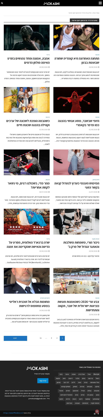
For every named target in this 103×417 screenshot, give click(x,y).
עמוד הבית (96, 13)
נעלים (89, 391)
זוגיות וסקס (95, 239)
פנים (76, 395)
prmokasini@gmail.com (37, 398)
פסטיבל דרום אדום (66, 395)
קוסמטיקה (96, 399)
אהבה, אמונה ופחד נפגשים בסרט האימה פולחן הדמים (28, 60)
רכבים (74, 399)
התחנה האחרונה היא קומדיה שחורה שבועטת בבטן (77, 60)
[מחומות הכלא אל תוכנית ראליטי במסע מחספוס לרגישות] (27, 280)
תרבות (97, 55)
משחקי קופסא (65, 386)
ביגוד (60, 374)
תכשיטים (85, 403)
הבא (14, 338)
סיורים (68, 391)
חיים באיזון (96, 180)
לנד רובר (66, 382)
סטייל (83, 391)
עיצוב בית (90, 395)
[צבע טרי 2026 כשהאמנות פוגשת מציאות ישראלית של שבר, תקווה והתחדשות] (76, 280)
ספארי (61, 391)
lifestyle (96, 374)
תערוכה (77, 403)
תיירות (68, 399)
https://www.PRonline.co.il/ (13, 413)
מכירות (82, 386)
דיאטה (70, 378)
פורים (82, 395)
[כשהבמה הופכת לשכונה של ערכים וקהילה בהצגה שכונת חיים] (27, 99)
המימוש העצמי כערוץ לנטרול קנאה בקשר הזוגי (76, 185)
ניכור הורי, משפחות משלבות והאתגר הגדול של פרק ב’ (81, 244)
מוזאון (59, 382)
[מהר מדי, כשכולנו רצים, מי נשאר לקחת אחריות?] (27, 162)
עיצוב (97, 395)
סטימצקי (75, 391)
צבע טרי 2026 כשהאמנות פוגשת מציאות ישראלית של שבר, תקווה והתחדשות (78, 306)
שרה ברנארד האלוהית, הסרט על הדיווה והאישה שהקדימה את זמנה (28, 244)
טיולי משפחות (94, 382)
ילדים (73, 382)
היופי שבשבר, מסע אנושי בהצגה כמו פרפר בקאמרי (78, 123)
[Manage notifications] (97, 411)
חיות (64, 378)
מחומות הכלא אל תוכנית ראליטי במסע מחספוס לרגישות (29, 304)
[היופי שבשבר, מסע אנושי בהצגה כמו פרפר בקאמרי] (76, 99)
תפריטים (69, 403)
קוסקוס (87, 399)
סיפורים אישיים (45, 298)
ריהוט (81, 399)
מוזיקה (97, 386)
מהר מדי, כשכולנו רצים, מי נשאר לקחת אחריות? (29, 185)
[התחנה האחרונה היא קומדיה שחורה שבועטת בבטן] (76, 37)
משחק (75, 386)
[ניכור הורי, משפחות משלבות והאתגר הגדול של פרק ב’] (76, 221)
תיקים (61, 399)
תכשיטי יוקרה (95, 403)
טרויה (85, 382)
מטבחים (89, 386)
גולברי (77, 378)
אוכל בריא (82, 374)
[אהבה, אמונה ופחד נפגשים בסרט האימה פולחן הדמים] (27, 37)
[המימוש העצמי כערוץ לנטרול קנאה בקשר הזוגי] (76, 162)
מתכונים (96, 391)
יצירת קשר (42, 381)
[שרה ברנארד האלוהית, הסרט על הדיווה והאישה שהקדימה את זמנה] (27, 221)
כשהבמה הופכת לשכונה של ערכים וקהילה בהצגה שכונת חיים (28, 123)
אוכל (89, 374)
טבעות (58, 378)
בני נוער (90, 378)
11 (41, 338)
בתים (83, 378)
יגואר (79, 382)
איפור (67, 374)
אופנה (74, 374)
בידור (48, 55)
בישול (97, 378)
